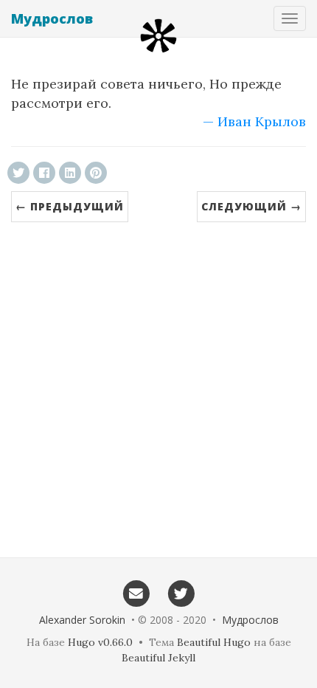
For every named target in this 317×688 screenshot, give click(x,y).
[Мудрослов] (158, 35)
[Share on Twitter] (18, 173)
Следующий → (251, 206)
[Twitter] (181, 592)
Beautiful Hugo (214, 642)
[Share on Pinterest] (96, 173)
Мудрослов (52, 18)
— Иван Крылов (254, 121)
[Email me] (136, 592)
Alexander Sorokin (82, 620)
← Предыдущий (69, 206)
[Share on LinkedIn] (70, 173)
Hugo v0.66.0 (100, 642)
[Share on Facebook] (44, 173)
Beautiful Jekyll (158, 657)
